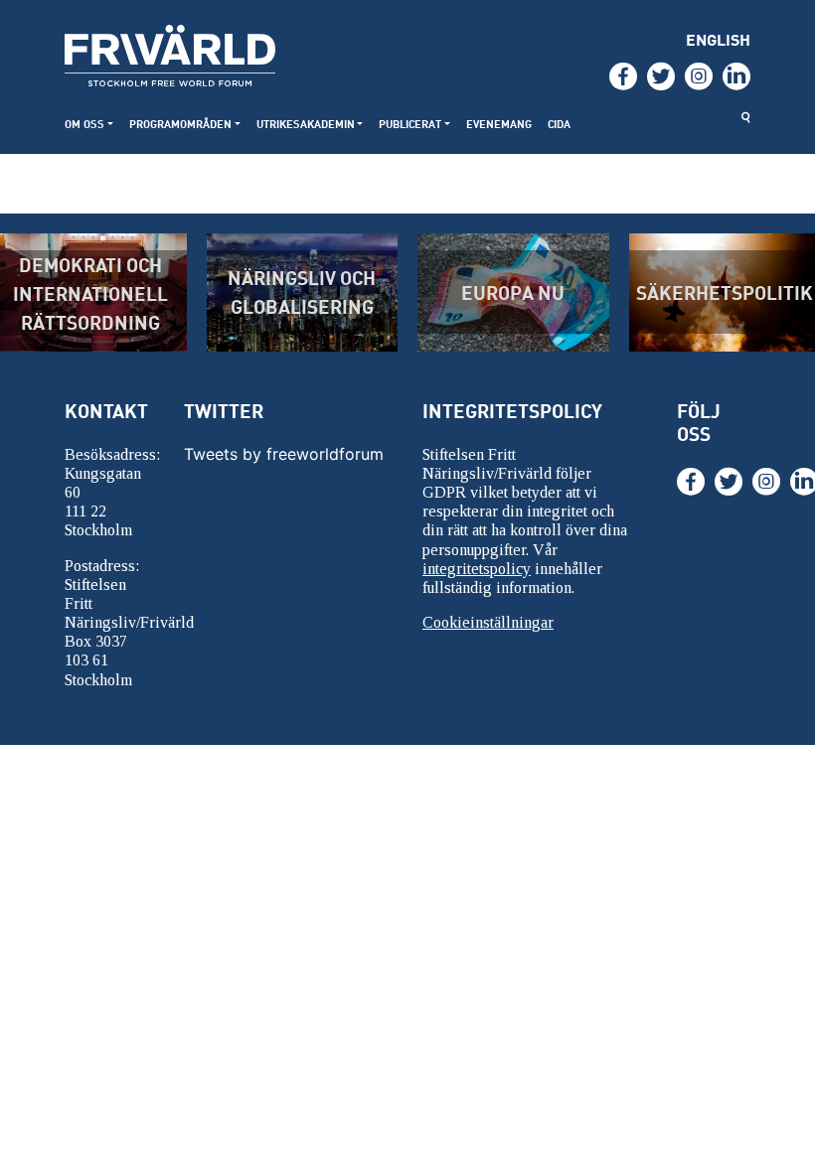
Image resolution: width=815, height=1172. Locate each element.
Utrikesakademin (305, 123)
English (718, 39)
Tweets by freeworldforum (284, 454)
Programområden (180, 123)
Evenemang (499, 123)
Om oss (84, 123)
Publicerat (410, 123)
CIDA (559, 123)
